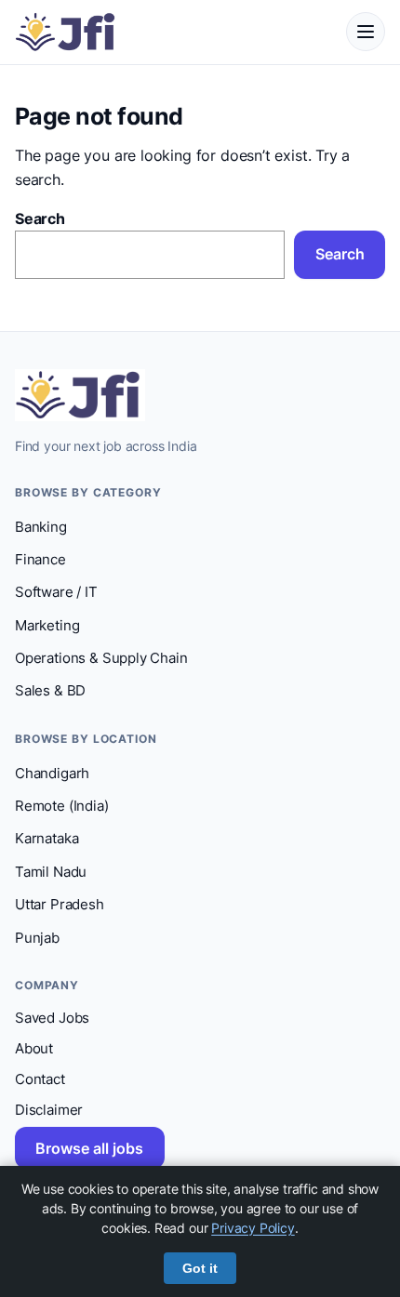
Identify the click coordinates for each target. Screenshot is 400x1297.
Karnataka (46, 838)
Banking (41, 527)
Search (40, 218)
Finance (40, 559)
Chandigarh (52, 773)
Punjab (37, 938)
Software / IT (56, 592)
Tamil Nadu (51, 872)
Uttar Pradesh (59, 904)
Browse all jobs (89, 1148)
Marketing (47, 625)
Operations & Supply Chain (101, 658)
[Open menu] (365, 31)
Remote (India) (62, 806)
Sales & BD (50, 690)
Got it (200, 1268)
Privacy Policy (253, 1228)
